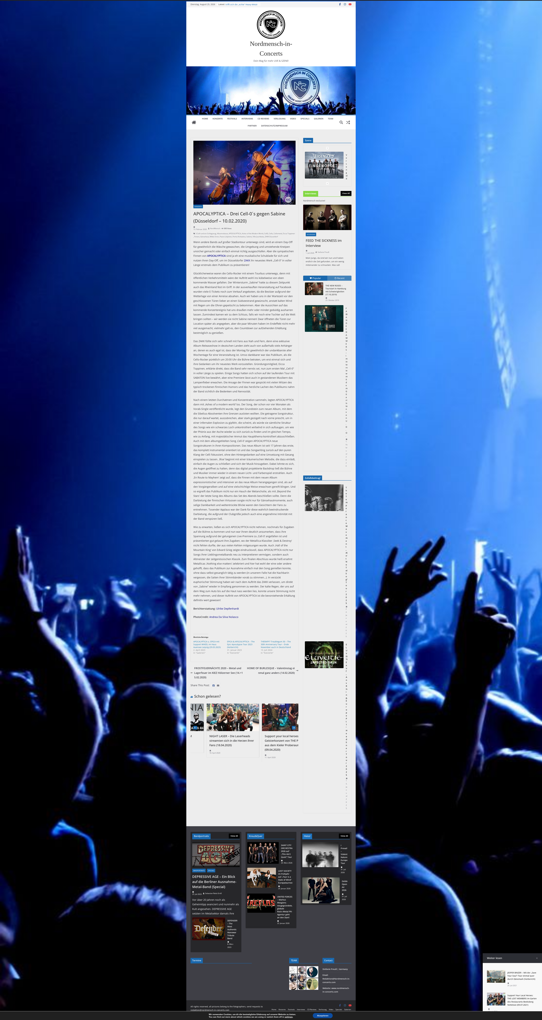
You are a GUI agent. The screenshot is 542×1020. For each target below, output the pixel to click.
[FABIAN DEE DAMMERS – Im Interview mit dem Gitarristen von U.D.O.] (324, 318)
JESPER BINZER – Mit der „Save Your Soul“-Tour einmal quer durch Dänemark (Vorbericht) (521, 975)
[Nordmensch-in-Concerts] (194, 122)
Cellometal (278, 233)
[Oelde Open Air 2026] (321, 890)
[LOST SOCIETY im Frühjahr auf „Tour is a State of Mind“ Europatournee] (261, 880)
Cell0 (266, 233)
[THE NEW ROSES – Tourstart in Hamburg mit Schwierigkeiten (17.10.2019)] (314, 288)
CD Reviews (263, 118)
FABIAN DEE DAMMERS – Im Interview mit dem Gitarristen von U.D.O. (347, 372)
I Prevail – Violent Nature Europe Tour (344, 854)
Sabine (249, 236)
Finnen (196, 236)
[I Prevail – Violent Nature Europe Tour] (320, 859)
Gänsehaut (204, 236)
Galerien (318, 118)
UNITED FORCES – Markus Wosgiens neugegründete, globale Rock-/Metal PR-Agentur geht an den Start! (284, 907)
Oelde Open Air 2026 (345, 885)
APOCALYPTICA (235, 233)
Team (330, 118)
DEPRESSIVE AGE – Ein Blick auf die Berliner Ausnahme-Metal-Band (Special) (214, 881)
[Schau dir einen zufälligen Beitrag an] (348, 122)
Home (205, 118)
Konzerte (218, 118)
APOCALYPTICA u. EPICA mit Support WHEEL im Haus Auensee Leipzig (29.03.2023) (207, 644)
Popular (316, 278)
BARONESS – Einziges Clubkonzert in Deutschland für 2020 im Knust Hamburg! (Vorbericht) (233, 740)
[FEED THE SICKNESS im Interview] (327, 217)
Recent (341, 278)
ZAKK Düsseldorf (271, 236)
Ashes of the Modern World (252, 233)
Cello (271, 233)
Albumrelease (222, 233)
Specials (304, 118)
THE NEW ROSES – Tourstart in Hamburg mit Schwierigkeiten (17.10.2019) (335, 290)
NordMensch (215, 228)
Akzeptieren (322, 1015)
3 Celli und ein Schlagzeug (206, 233)
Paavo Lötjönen (226, 236)
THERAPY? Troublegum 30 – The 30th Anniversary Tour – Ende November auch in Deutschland (276, 644)
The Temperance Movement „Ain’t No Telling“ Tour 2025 (347, 545)
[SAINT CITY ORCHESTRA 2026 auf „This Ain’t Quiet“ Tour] (263, 854)
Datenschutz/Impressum (274, 125)
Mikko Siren (214, 236)
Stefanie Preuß (323, 252)
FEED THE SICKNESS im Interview (324, 243)
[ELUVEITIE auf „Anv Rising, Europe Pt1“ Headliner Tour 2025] (324, 726)
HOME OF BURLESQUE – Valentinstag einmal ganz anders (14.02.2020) (271, 670)
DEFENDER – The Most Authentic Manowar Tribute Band (232, 929)
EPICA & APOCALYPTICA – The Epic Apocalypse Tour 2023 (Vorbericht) (241, 644)
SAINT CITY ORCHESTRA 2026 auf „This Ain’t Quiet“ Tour (286, 851)
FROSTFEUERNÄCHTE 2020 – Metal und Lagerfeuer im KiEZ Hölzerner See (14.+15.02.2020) (218, 672)
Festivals (232, 118)
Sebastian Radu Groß (213, 893)
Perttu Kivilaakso (239, 236)
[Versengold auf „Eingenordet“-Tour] (324, 165)
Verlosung (280, 118)
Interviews (247, 118)
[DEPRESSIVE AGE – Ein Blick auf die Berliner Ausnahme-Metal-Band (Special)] (216, 854)
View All (346, 193)
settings (289, 1017)
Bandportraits (199, 871)
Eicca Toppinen (289, 233)
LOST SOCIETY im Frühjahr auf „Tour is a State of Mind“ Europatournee (285, 877)
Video (293, 118)
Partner (252, 125)
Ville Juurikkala (258, 236)
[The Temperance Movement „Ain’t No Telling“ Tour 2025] (324, 562)
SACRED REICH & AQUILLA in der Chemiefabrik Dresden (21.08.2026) (242, 5)
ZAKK (247, 260)
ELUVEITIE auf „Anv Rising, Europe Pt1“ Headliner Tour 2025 (347, 709)
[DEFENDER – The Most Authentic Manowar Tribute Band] (208, 933)
